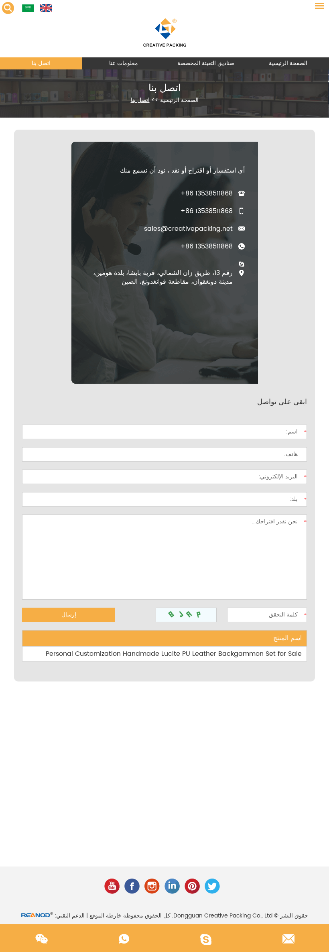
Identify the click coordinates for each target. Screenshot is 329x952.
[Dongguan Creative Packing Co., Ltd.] (164, 28)
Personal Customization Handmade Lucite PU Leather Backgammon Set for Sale (174, 654)
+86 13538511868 (207, 246)
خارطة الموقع (105, 915)
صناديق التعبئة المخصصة (205, 63)
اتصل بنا (41, 63)
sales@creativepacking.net (188, 229)
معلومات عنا (123, 63)
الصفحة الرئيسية (288, 63)
